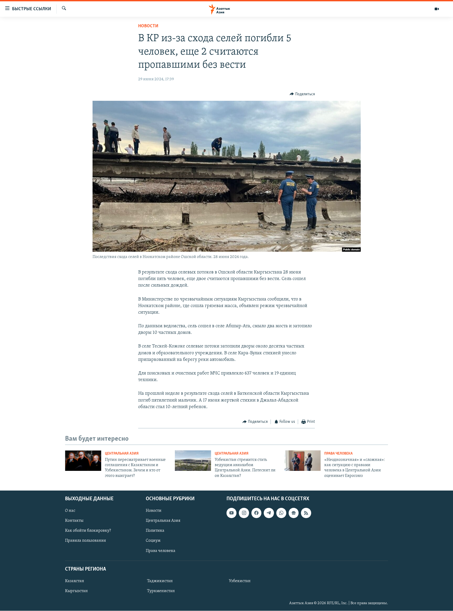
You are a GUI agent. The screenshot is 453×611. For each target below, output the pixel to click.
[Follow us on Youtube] (231, 513)
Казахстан (74, 581)
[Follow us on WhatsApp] (281, 513)
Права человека (338, 454)
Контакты (74, 521)
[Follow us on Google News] (294, 513)
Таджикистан (160, 581)
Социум (153, 541)
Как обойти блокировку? (88, 531)
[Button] (302, 94)
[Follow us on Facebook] (256, 513)
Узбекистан (240, 581)
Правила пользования (85, 541)
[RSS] (306, 513)
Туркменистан (161, 591)
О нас (70, 511)
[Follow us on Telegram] (269, 513)
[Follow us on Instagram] (244, 513)
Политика (155, 531)
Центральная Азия (122, 454)
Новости (148, 26)
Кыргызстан (76, 591)
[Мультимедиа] (437, 9)
